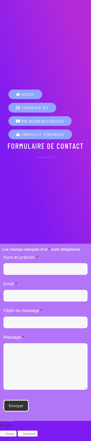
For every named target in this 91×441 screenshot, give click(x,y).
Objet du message (23, 310)
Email (10, 283)
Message (14, 337)
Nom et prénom (21, 257)
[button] (25, 94)
